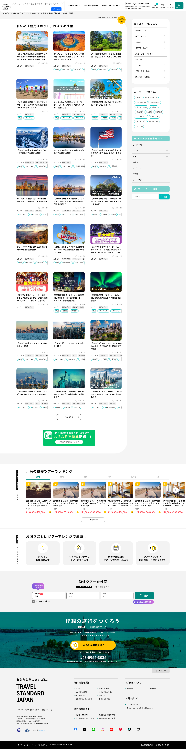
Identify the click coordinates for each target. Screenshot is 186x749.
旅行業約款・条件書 (163, 745)
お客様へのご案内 (82, 715)
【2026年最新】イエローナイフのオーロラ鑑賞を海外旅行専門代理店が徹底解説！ (106, 298)
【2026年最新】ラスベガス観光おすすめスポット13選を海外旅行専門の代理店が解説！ (69, 250)
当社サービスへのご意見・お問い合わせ (140, 708)
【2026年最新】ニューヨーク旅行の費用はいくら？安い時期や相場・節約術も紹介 (69, 394)
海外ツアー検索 (104, 689)
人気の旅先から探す (105, 692)
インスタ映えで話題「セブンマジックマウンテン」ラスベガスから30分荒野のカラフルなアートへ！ (32, 105)
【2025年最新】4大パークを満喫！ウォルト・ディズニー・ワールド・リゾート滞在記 (106, 201)
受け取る (56, 9)
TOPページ (79, 689)
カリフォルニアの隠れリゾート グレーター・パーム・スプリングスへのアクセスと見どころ (69, 105)
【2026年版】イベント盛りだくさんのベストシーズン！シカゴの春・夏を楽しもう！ (106, 394)
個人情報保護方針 (147, 745)
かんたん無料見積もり (134, 704)
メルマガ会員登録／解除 (107, 718)
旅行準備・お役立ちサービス (85, 718)
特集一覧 (102, 696)
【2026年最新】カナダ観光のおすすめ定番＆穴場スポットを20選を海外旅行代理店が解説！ (69, 201)
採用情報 (153, 689)
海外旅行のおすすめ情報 (84, 699)
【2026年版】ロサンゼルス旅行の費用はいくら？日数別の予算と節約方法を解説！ (106, 346)
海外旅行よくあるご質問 (107, 715)
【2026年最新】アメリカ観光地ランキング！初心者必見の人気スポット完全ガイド (106, 153)
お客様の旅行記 (104, 699)
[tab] (62, 477)
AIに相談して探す (81, 692)
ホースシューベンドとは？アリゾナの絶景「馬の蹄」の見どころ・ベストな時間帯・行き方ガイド (69, 56)
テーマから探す (81, 696)
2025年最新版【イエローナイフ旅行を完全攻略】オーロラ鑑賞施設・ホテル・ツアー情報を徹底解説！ (69, 298)
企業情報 (130, 689)
